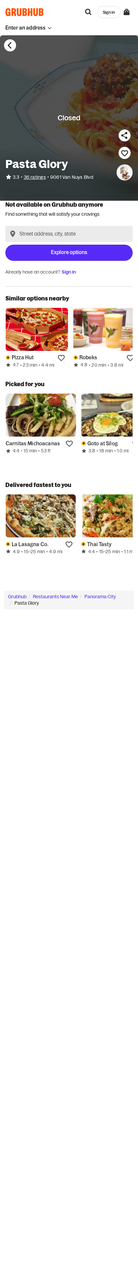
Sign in (69, 272)
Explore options (69, 252)
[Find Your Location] (12, 234)
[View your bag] (127, 12)
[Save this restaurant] (125, 153)
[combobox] (69, 234)
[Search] (88, 12)
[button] (28, 27)
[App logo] (24, 12)
